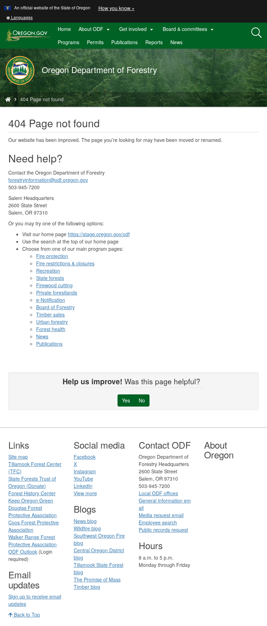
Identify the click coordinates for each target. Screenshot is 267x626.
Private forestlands (56, 292)
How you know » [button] (116, 8)
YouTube (83, 478)
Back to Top (26, 614)
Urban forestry (52, 321)
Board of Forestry (55, 307)
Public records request (163, 529)
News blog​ (85, 520)
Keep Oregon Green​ (30, 500)
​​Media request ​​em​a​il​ (161, 515)
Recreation (48, 270)
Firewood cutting (54, 285)
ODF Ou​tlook (22, 551)
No (142, 400)
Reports (154, 42)
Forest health (50, 329)
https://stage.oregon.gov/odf (99, 234)
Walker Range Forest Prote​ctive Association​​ (32, 540)
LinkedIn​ (83, 485)
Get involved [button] (137, 29)
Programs (68, 42)
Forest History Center (32, 493)
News (176, 42)
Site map (18, 456)
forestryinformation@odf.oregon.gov (48, 179)
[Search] (256, 33)
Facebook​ (85, 456)
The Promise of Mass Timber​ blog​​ (97, 583)
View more (85, 493)
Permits (95, 42)
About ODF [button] (95, 29)
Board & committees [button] (189, 29)
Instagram (85, 471)
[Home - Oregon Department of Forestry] (8, 99)
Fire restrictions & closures (65, 263)
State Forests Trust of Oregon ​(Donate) (32, 482)
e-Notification (50, 299)
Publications (124, 42)
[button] (19, 17)
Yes (126, 400)
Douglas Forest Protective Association (32, 511)
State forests (50, 277)
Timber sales (50, 314)
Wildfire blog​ (87, 528)
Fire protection (52, 255)
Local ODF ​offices (158, 493)
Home (64, 28)
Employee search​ (158, 522)
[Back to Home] (23, 70)
